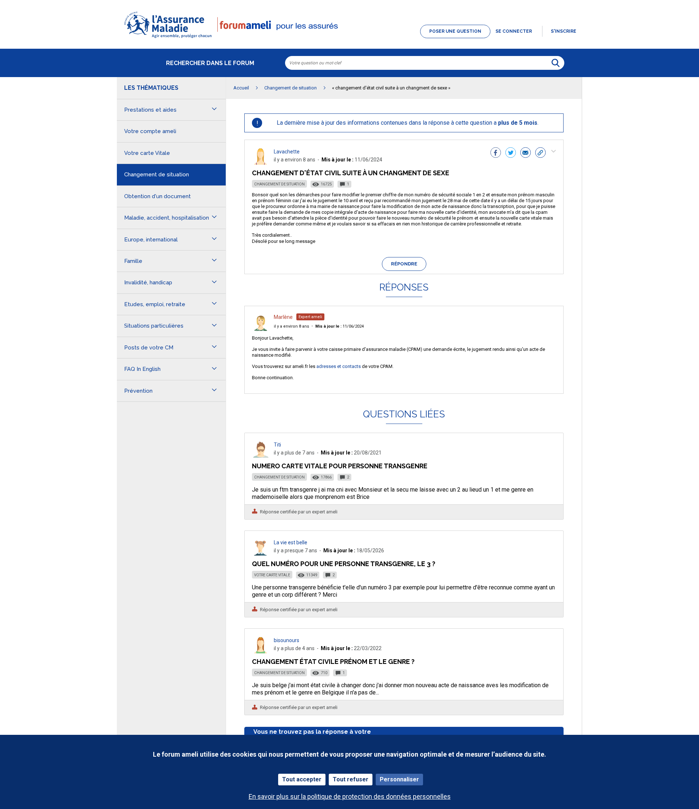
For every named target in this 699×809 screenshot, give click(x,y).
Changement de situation (279, 184)
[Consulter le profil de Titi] (260, 455)
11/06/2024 (339, 326)
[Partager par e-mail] (525, 153)
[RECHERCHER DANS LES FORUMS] (555, 63)
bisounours (286, 640)
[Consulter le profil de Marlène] (260, 328)
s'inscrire (563, 31)
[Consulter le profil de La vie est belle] (260, 553)
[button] (349, 38)
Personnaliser (399, 779)
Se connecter (513, 31)
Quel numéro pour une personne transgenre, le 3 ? (343, 564)
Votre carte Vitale (272, 575)
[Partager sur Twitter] (510, 153)
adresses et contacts (338, 366)
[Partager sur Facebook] (495, 153)
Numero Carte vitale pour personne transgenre (339, 466)
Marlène (283, 317)
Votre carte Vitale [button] (147, 153)
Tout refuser (350, 779)
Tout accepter (301, 779)
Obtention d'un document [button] (157, 196)
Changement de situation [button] (156, 174)
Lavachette (287, 152)
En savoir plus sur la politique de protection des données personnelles (350, 796)
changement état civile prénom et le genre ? (333, 661)
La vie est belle (290, 542)
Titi (277, 445)
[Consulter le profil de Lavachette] (260, 162)
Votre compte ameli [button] (150, 131)
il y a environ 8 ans (291, 326)
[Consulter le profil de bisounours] (260, 651)
